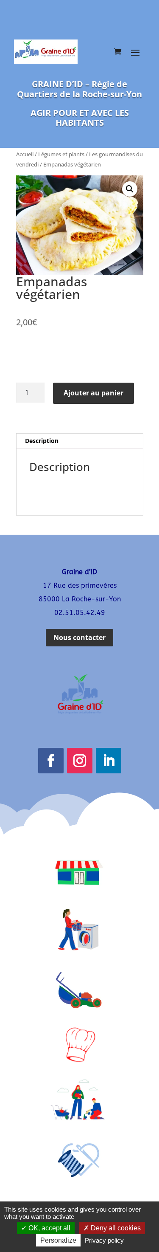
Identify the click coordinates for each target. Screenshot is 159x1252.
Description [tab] (42, 441)
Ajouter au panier (93, 393)
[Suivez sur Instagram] (79, 760)
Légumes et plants (61, 154)
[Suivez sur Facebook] (51, 760)
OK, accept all (48, 1228)
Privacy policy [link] (104, 1240)
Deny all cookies (115, 1228)
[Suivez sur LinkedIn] (108, 760)
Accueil (24, 154)
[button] (129, 189)
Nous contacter (79, 637)
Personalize (58, 1240)
